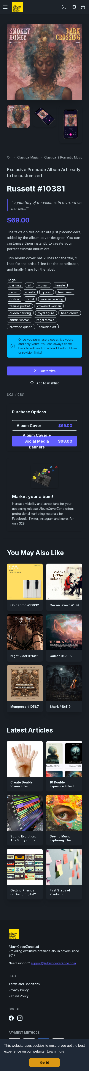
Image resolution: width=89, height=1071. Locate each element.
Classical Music (28, 157)
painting (15, 285)
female (60, 285)
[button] (7, 7)
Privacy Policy (19, 990)
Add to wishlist (48, 383)
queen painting (20, 313)
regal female (45, 320)
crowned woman (49, 306)
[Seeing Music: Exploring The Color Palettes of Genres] (64, 813)
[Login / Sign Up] (73, 7)
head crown (69, 313)
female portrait (20, 306)
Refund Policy (19, 996)
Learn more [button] (55, 1051)
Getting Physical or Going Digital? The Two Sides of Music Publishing (23, 896)
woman (43, 285)
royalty (30, 292)
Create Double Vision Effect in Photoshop (21, 786)
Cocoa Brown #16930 (66, 605)
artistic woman (20, 320)
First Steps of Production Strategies (60, 894)
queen (46, 292)
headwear (65, 292)
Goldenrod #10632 (24, 605)
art (29, 285)
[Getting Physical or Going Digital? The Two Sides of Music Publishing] (25, 867)
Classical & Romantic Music (63, 157)
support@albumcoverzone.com (53, 963)
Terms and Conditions (24, 984)
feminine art (47, 327)
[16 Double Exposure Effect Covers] (64, 759)
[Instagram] (19, 1018)
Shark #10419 (60, 706)
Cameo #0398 (61, 656)
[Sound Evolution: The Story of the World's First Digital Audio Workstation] (25, 813)
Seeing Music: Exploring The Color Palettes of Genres (63, 842)
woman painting (52, 299)
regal (30, 299)
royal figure (46, 313)
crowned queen (21, 327)
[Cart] (83, 7)
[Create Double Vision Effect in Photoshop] (25, 759)
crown (14, 292)
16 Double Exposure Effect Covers (62, 786)
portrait (15, 299)
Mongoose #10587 (24, 706)
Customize (48, 371)
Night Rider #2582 (24, 656)
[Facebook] (11, 1018)
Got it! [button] (44, 1062)
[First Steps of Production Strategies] (64, 867)
